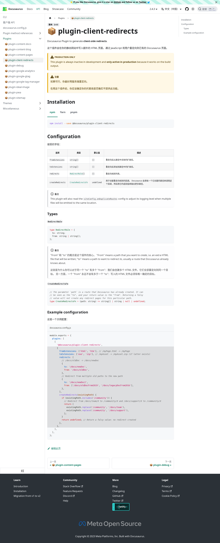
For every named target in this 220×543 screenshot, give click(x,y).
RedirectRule (76, 174)
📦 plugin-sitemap (15, 97)
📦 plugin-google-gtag (17, 76)
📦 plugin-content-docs (18, 44)
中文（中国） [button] (172, 9)
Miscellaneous (11, 108)
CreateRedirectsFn (79, 182)
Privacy (166, 486)
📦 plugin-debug (14, 65)
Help (65, 500)
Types (186, 28)
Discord (67, 496)
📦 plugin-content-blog (18, 49)
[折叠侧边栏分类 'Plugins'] (40, 38)
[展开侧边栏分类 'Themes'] (40, 103)
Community (73, 9)
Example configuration (194, 32)
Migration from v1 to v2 (27, 496)
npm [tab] (52, 112)
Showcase (58, 9)
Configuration (187, 24)
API (38, 9)
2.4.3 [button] (152, 9)
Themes (7, 103)
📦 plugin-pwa (13, 92)
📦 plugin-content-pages (19, 54)
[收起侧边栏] (22, 471)
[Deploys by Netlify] (120, 509)
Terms (165, 491)
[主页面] (50, 18)
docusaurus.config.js (15, 27)
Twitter (143, 2)
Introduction (21, 486)
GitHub (117, 2)
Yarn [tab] (63, 112)
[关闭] (216, 2)
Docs (30, 9)
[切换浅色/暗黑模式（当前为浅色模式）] (193, 9)
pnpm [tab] (73, 112)
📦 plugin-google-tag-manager (22, 81)
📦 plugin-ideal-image (17, 87)
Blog (46, 9)
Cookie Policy (169, 496)
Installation (186, 19)
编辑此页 (56, 448)
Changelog (118, 491)
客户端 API (9, 22)
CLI (4, 17)
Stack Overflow (71, 486)
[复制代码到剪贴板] (170, 123)
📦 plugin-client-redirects (19, 60)
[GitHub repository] (187, 9)
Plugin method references (18, 33)
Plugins (7, 38)
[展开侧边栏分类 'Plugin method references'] (40, 33)
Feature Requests (73, 491)
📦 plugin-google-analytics (20, 71)
